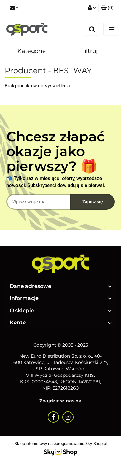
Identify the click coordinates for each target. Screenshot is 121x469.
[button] (107, 8)
